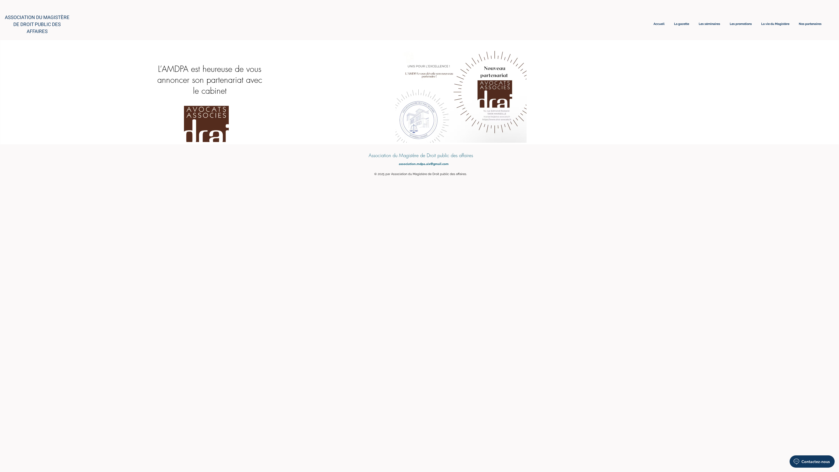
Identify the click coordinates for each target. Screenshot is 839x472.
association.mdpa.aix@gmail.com (424, 164)
